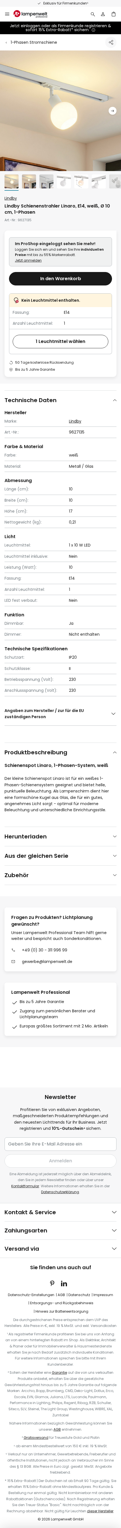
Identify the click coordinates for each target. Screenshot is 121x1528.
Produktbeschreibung (36, 752)
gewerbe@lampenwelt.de (47, 961)
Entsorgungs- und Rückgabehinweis (61, 1303)
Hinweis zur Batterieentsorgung (61, 1311)
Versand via (22, 1249)
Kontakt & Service (30, 1212)
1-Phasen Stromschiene (34, 42)
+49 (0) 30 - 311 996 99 (44, 950)
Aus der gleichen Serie (36, 856)
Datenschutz (79, 1294)
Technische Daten (31, 400)
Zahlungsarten (26, 1230)
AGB (61, 1294)
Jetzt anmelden (28, 260)
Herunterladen (26, 836)
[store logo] (34, 14)
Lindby (11, 198)
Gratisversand (36, 1437)
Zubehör (17, 875)
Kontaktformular (25, 1186)
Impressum (103, 1294)
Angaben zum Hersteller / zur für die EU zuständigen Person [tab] (44, 714)
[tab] (60, 400)
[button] (112, 110)
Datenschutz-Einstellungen (31, 1294)
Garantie (59, 1372)
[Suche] (92, 14)
